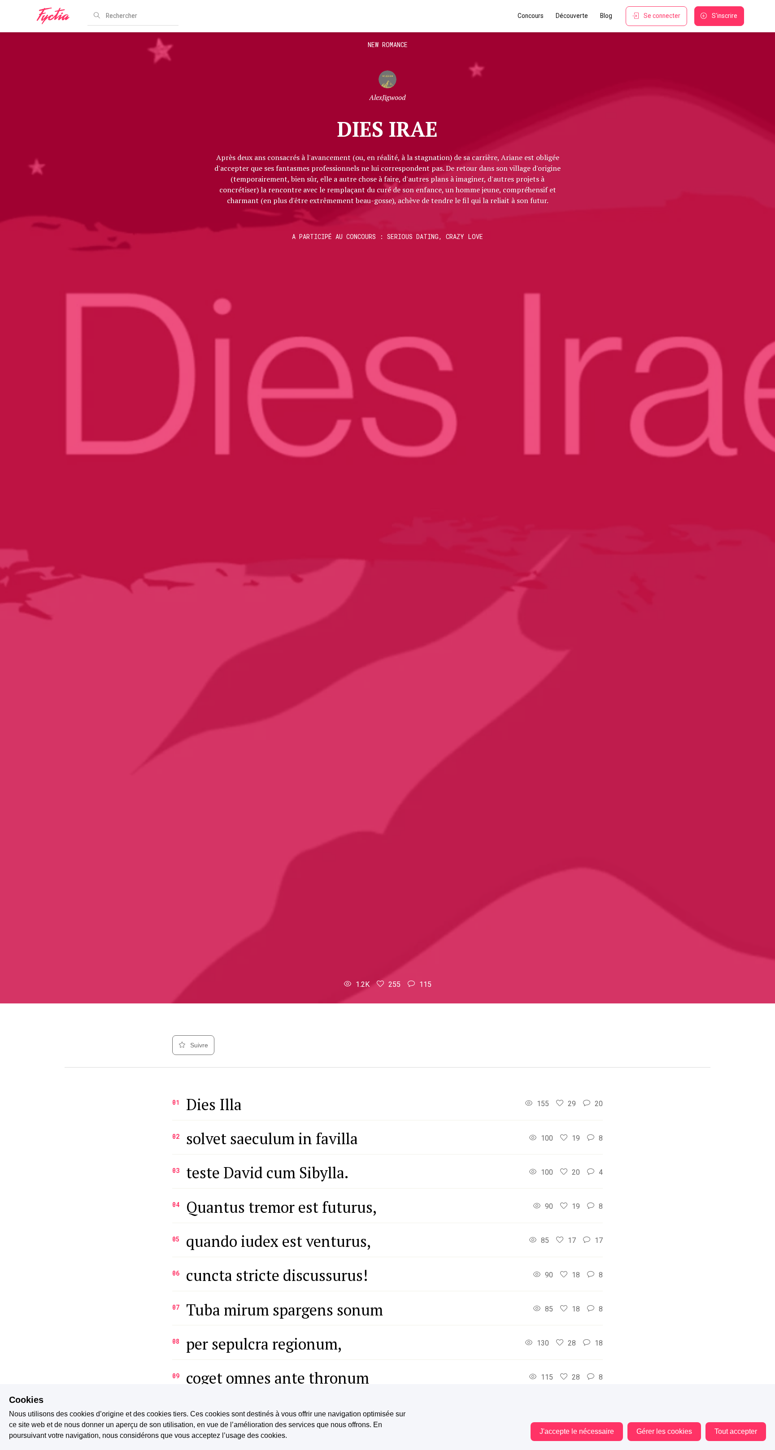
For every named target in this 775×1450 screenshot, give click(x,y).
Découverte (572, 15)
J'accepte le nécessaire (577, 1431)
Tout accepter (735, 1431)
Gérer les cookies (664, 1431)
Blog (606, 15)
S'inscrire (724, 15)
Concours (531, 15)
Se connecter (662, 15)
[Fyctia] (56, 16)
